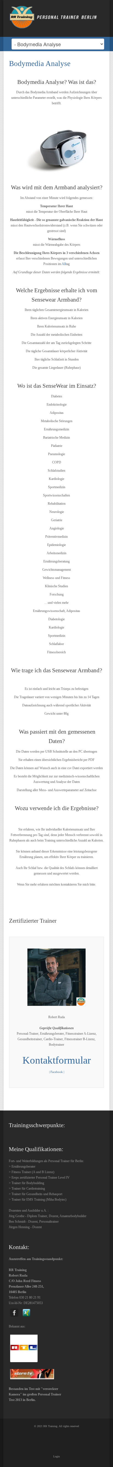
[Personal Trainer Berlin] (56, 16)
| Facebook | (56, 1071)
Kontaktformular (56, 1060)
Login (56, 1456)
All (64, 264)
